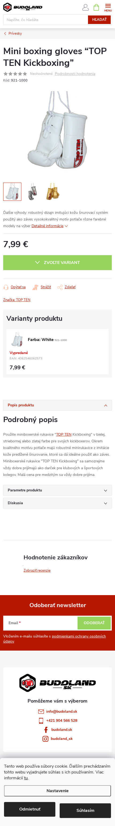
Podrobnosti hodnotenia (75, 74)
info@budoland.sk (61, 711)
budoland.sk (61, 729)
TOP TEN (63, 434)
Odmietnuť (29, 809)
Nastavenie (58, 791)
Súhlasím (85, 810)
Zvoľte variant (62, 263)
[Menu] (108, 7)
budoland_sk (62, 738)
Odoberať (94, 622)
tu (26, 778)
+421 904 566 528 (61, 720)
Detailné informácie (47, 225)
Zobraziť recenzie (37, 570)
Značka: (16, 300)
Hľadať (99, 19)
